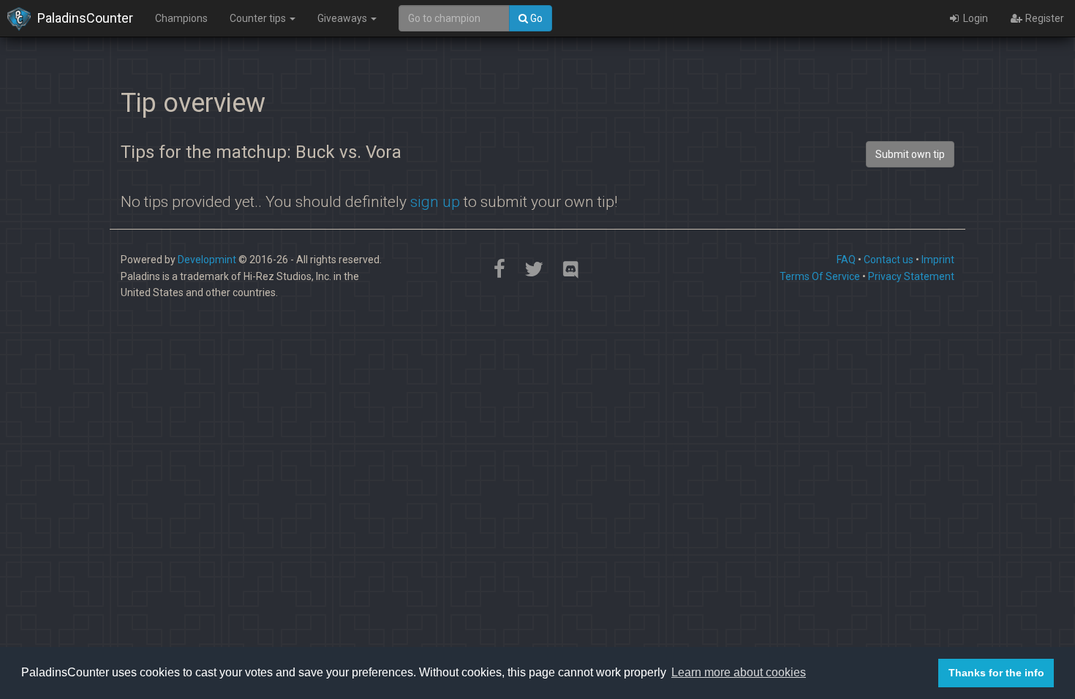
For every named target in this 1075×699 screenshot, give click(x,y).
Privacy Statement (911, 276)
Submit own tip (910, 154)
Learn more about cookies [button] (738, 672)
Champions (181, 18)
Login (974, 18)
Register (1043, 18)
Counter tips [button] (259, 18)
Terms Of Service (820, 276)
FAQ (846, 259)
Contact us (888, 259)
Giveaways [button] (343, 18)
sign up (435, 202)
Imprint (937, 259)
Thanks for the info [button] (996, 673)
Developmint (207, 259)
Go (535, 18)
